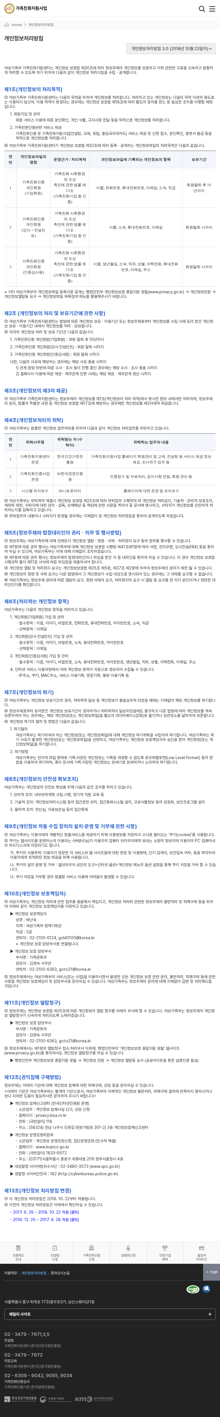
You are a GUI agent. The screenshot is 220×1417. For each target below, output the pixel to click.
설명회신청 (128, 1255)
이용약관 (10, 1273)
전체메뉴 (212, 8)
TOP (213, 1272)
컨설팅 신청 (55, 1257)
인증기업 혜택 (165, 1257)
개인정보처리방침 (33, 1273)
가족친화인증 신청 (91, 1257)
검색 (202, 8)
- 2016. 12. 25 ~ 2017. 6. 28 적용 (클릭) (44, 1219)
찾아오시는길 (60, 1273)
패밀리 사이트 (20, 1314)
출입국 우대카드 (201, 1257)
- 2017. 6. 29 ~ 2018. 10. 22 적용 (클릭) (44, 1212)
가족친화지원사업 (25, 8)
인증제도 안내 (18, 1257)
